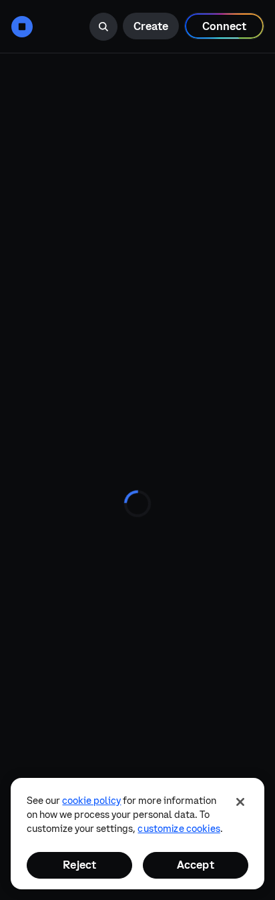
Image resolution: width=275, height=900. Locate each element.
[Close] (240, 802)
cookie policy (91, 801)
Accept (195, 864)
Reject (79, 864)
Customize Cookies (179, 829)
